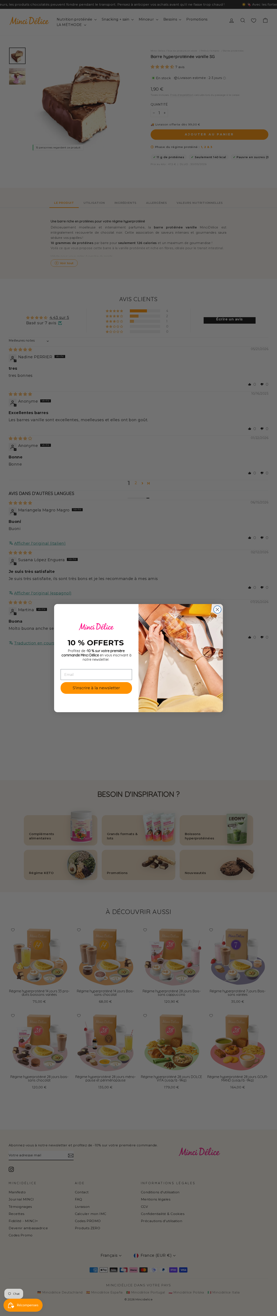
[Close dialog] (217, 609)
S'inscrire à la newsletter (96, 688)
